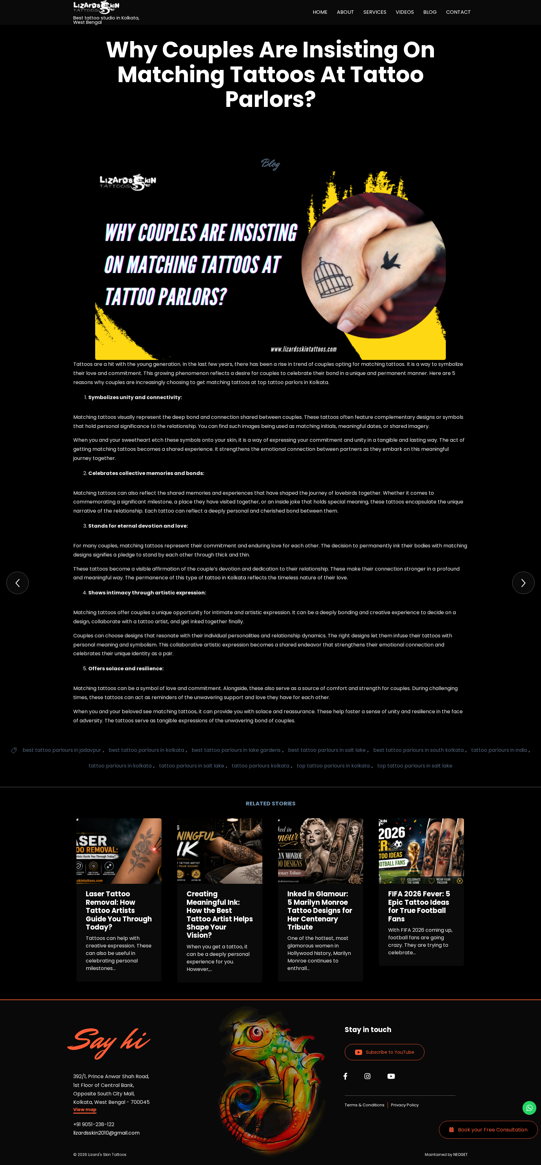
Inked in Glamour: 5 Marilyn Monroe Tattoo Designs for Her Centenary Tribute (319, 910)
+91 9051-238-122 (93, 1124)
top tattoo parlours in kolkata (333, 765)
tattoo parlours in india (499, 750)
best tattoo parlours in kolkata (146, 750)
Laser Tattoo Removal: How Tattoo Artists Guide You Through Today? (119, 910)
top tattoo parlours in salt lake (414, 765)
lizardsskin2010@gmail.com (106, 1132)
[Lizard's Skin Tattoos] (111, 7)
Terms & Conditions (364, 1105)
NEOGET (460, 1154)
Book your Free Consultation (492, 1129)
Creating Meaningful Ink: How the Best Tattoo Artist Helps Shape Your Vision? (220, 915)
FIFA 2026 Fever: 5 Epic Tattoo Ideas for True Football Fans (419, 906)
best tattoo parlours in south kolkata (418, 750)
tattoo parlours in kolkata (120, 765)
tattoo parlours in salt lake (191, 765)
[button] (84, 1110)
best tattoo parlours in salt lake (327, 750)
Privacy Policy (405, 1105)
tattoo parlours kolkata (260, 765)
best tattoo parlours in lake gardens (236, 750)
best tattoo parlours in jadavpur (62, 750)
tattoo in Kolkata (225, 577)
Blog (270, 163)
